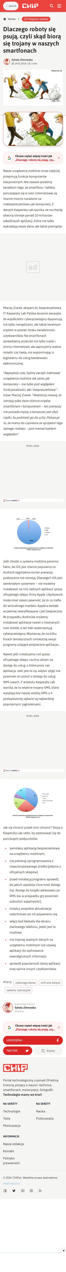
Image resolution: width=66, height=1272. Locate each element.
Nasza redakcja (13, 1144)
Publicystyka (45, 1118)
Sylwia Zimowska (22, 59)
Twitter (11, 1050)
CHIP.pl (17, 1177)
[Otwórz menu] (59, 6)
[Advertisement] (33, 473)
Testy (6, 1118)
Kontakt (8, 1151)
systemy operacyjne (18, 990)
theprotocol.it (11, 1183)
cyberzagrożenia (25, 982)
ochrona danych (50, 982)
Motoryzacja (11, 1125)
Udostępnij (14, 1040)
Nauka (40, 1111)
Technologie (11, 1111)
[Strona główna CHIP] (30, 6)
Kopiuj (51, 1050)
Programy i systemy (38, 19)
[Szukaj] (52, 6)
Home (11, 19)
